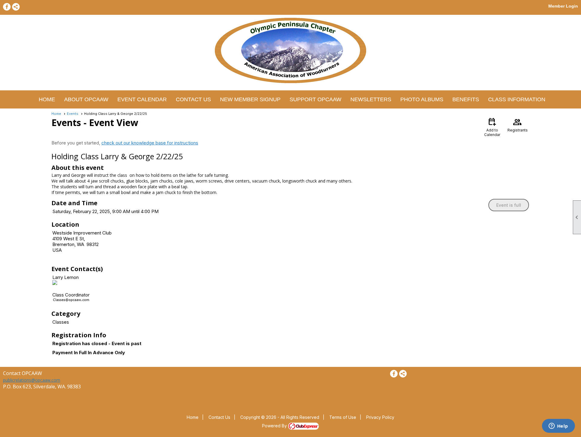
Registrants (517, 124)
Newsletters (370, 99)
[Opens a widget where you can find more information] (558, 426)
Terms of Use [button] (342, 417)
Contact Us (193, 99)
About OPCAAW (86, 99)
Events (72, 114)
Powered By (275, 425)
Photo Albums (421, 99)
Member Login (563, 6)
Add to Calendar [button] (492, 127)
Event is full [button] (508, 205)
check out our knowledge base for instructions (149, 143)
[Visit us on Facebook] (7, 7)
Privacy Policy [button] (380, 417)
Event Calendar (142, 99)
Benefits (465, 99)
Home (47, 99)
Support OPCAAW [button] (315, 99)
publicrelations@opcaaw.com (31, 380)
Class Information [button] (516, 99)
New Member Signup (250, 99)
